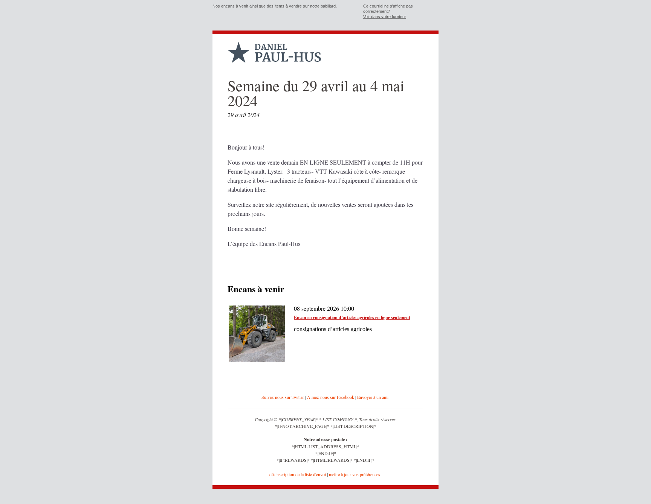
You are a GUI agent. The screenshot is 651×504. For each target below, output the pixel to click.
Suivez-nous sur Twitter (282, 397)
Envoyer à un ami (372, 397)
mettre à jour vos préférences (354, 474)
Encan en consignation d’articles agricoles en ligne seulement (352, 317)
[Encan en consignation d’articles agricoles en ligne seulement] (257, 360)
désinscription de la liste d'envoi (297, 474)
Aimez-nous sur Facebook (330, 397)
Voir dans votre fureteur (384, 16)
